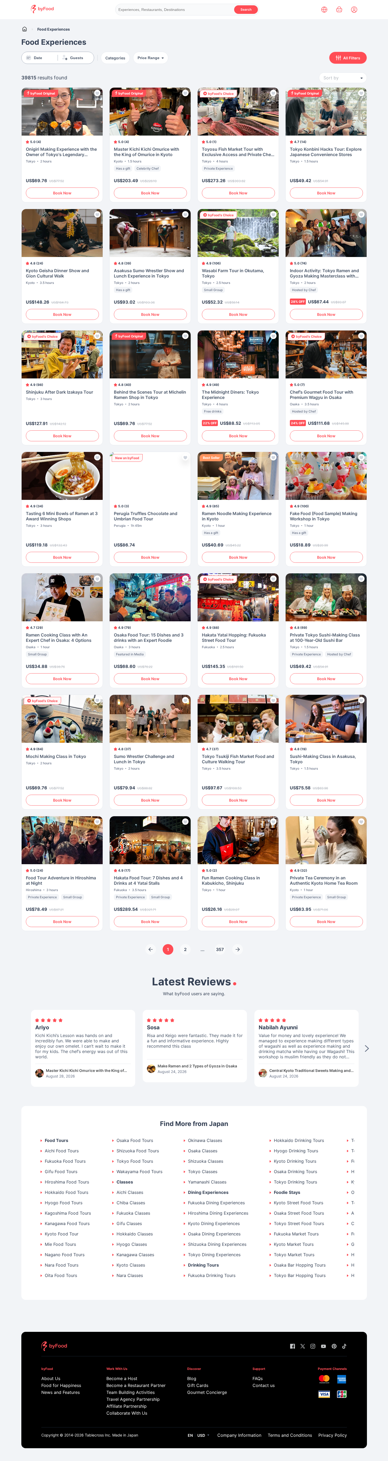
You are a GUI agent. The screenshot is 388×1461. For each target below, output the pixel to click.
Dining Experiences (208, 1192)
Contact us (264, 1385)
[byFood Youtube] (323, 1346)
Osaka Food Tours (135, 1140)
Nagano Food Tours (65, 1254)
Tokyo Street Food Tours (299, 1223)
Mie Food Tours (60, 1244)
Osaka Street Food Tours (299, 1213)
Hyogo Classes (132, 1244)
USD (201, 1435)
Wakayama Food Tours (139, 1171)
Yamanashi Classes (207, 1182)
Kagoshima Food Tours (68, 1213)
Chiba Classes (131, 1202)
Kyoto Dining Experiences (214, 1223)
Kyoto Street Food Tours (298, 1202)
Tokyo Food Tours (135, 1161)
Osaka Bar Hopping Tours (300, 1265)
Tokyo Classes (202, 1171)
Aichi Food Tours (62, 1150)
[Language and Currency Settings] (324, 9)
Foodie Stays (287, 1192)
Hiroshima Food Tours (67, 1182)
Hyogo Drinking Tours (296, 1150)
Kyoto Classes (131, 1265)
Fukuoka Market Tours (296, 1233)
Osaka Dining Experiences (214, 1233)
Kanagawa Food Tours (67, 1223)
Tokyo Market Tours (294, 1254)
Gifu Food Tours (61, 1171)
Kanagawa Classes (135, 1254)
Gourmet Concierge (207, 1392)
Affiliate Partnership (126, 1406)
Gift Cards (197, 1385)
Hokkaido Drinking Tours (299, 1140)
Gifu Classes (129, 1223)
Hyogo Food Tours (63, 1202)
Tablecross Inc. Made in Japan (111, 1435)
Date (38, 58)
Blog (191, 1378)
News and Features (60, 1392)
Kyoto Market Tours (294, 1244)
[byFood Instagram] (313, 1346)
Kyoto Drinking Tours (295, 1161)
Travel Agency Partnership (133, 1399)
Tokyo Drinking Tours (295, 1182)
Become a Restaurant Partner (135, 1385)
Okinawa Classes (205, 1140)
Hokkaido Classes (135, 1233)
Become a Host (121, 1378)
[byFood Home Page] (42, 12)
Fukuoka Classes (133, 1213)
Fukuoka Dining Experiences (216, 1202)
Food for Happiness (61, 1385)
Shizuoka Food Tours (138, 1150)
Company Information (239, 1435)
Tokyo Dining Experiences (214, 1254)
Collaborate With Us (126, 1413)
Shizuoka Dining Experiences (217, 1244)
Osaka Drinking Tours (295, 1171)
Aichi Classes (130, 1192)
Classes (125, 1182)
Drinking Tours (203, 1265)
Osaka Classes (202, 1150)
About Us (50, 1378)
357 (220, 949)
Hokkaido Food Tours (66, 1192)
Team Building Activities (130, 1392)
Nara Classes (130, 1275)
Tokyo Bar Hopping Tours (300, 1275)
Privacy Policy (332, 1435)
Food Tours (56, 1140)
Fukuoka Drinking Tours (211, 1275)
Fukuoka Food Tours (65, 1161)
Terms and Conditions (290, 1435)
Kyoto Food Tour (61, 1233)
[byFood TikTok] (344, 1347)
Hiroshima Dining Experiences (218, 1213)
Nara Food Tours (61, 1265)
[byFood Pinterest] (334, 1346)
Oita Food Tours (61, 1275)
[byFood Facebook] (292, 1346)
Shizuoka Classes (205, 1161)
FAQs (258, 1378)
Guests (76, 58)
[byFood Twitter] (302, 1347)
